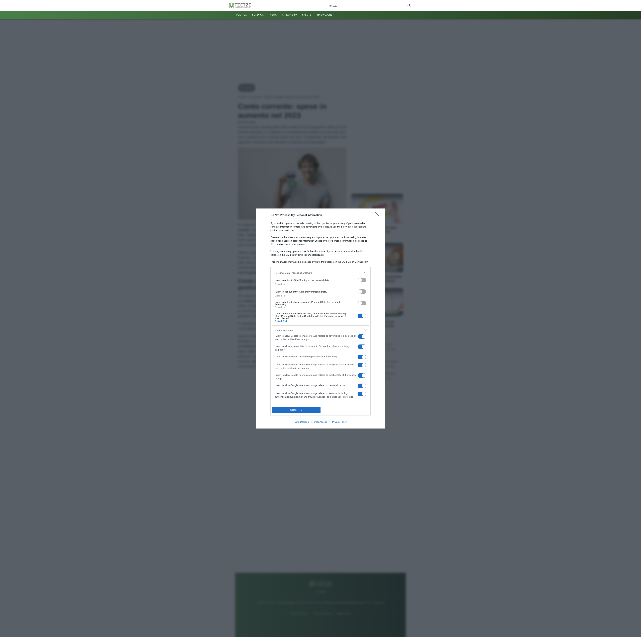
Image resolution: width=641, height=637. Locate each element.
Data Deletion (301, 421)
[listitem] (320, 272)
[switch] (362, 280)
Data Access (320, 421)
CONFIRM (296, 410)
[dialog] (320, 318)
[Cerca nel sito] (409, 5)
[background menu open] (230, 15)
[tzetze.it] (241, 5)
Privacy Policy (339, 421)
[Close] (378, 215)
